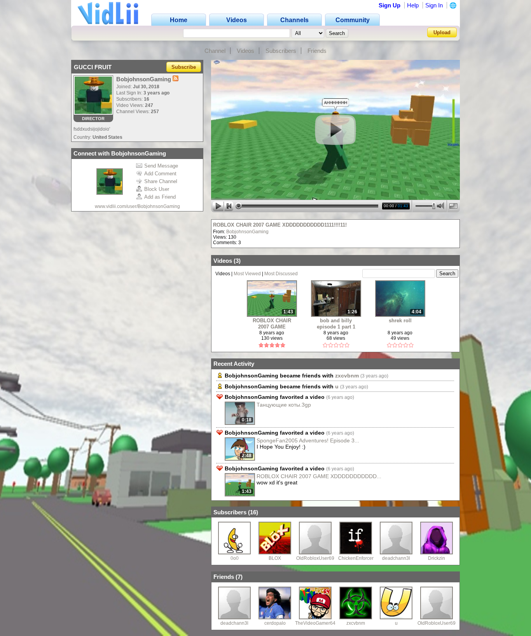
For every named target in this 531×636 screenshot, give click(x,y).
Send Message (161, 166)
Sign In (434, 5)
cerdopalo (275, 623)
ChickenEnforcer (356, 558)
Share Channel (160, 181)
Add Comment (160, 173)
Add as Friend (160, 197)
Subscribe (183, 67)
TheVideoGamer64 (315, 623)
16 (253, 512)
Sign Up (389, 5)
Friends (317, 50)
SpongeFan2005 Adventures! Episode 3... (308, 440)
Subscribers (281, 50)
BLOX (275, 558)
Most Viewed (247, 273)
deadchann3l (396, 558)
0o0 (235, 558)
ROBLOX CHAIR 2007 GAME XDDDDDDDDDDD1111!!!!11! (280, 225)
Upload (442, 32)
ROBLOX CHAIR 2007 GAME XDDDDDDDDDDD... (319, 476)
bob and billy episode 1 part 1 (336, 324)
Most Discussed (281, 273)
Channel (214, 50)
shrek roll (400, 320)
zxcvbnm (347, 375)
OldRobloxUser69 (315, 558)
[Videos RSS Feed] (175, 79)
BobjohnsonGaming (247, 231)
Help (413, 5)
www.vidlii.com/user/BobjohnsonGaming (137, 206)
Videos (245, 50)
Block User (156, 189)
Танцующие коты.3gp (284, 405)
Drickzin (436, 558)
